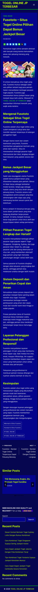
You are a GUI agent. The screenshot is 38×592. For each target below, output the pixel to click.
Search (5, 516)
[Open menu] (34, 4)
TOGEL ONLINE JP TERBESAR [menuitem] (15, 101)
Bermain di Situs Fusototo (12, 423)
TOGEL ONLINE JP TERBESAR (14, 436)
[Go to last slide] (5, 484)
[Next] (32, 484)
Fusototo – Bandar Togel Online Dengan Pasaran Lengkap (28, 451)
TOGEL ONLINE (7, 16)
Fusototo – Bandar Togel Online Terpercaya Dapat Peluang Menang (9, 451)
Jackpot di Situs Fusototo (12, 427)
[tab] (15, 495)
